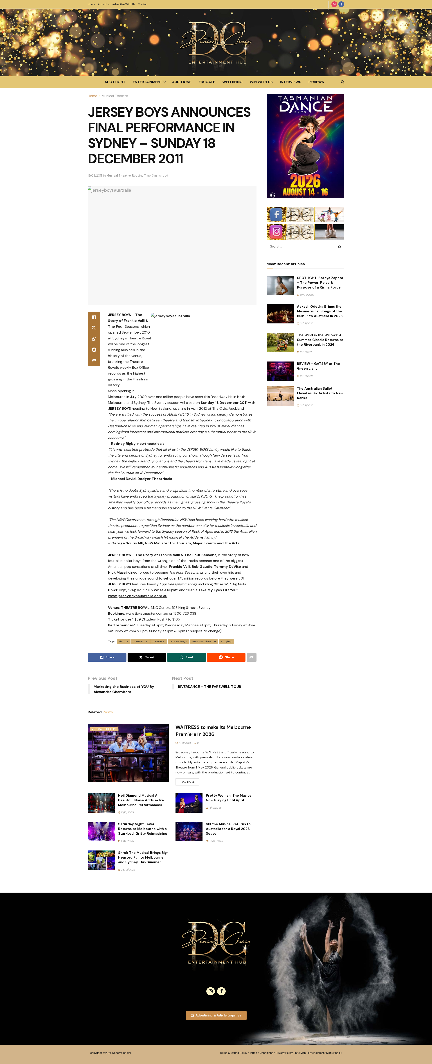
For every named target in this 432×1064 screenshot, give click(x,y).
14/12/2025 (184, 742)
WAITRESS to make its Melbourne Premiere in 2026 (213, 730)
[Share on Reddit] (94, 349)
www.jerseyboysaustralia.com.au (137, 595)
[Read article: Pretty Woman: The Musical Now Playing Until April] (189, 803)
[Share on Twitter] (94, 328)
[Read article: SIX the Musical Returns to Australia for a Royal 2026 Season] (189, 831)
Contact (143, 4)
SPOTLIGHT (115, 82)
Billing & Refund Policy (233, 1053)
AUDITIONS (181, 82)
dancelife (140, 641)
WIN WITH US (261, 82)
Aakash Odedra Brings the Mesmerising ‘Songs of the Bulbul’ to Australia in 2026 (320, 311)
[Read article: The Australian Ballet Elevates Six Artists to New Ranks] (280, 396)
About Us (104, 4)
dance (123, 641)
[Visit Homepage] (216, 42)
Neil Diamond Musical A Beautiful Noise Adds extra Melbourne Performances (141, 800)
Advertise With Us (123, 4)
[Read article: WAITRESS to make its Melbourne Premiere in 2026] (128, 753)
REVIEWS (316, 82)
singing (226, 641)
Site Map (300, 1053)
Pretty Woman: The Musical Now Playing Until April (229, 798)
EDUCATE (207, 82)
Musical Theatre (115, 95)
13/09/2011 (95, 175)
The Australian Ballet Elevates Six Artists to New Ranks (320, 393)
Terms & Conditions (261, 1053)
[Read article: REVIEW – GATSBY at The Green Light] (280, 371)
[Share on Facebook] (94, 317)
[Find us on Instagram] (334, 4)
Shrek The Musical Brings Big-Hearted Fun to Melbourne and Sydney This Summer (143, 857)
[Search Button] (342, 82)
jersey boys (178, 641)
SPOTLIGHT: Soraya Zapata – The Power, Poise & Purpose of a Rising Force (320, 283)
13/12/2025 (215, 807)
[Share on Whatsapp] (94, 339)
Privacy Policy (284, 1053)
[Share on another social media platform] (94, 360)
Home (91, 4)
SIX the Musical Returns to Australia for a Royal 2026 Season (228, 829)
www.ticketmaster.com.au (147, 613)
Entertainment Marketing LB (325, 1053)
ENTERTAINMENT (147, 82)
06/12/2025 (215, 841)
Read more (189, 780)
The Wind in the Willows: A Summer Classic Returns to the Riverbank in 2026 (320, 340)
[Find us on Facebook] (341, 4)
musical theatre (204, 641)
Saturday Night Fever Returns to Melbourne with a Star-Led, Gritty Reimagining (142, 829)
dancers (159, 641)
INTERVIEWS (290, 82)
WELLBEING (232, 82)
